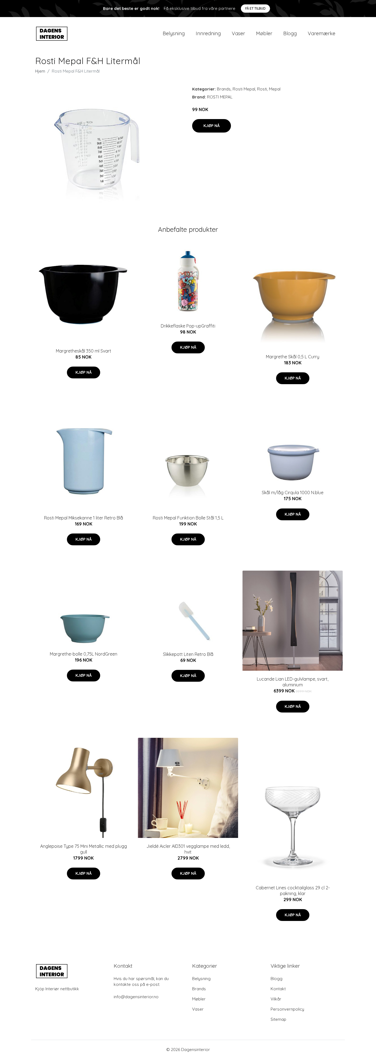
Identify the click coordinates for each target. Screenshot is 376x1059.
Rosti (262, 89)
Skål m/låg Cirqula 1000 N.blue (292, 492)
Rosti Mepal (244, 89)
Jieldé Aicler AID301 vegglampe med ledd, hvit (188, 849)
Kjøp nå (211, 125)
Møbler (264, 33)
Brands (224, 89)
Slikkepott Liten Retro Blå (188, 654)
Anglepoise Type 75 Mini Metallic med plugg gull (83, 849)
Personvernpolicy (287, 1009)
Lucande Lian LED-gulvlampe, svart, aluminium (292, 681)
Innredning (208, 33)
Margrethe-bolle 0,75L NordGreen (83, 654)
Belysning (174, 33)
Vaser (238, 33)
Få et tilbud (255, 8)
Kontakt (278, 988)
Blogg (290, 33)
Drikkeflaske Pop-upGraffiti (188, 326)
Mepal (274, 89)
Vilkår (276, 999)
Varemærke (321, 33)
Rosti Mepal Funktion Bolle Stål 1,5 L (188, 518)
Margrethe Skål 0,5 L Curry (292, 356)
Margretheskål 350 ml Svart (83, 351)
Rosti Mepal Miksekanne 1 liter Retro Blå (83, 518)
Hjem (40, 71)
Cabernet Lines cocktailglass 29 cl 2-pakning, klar (293, 890)
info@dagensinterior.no (136, 996)
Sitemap (278, 1019)
